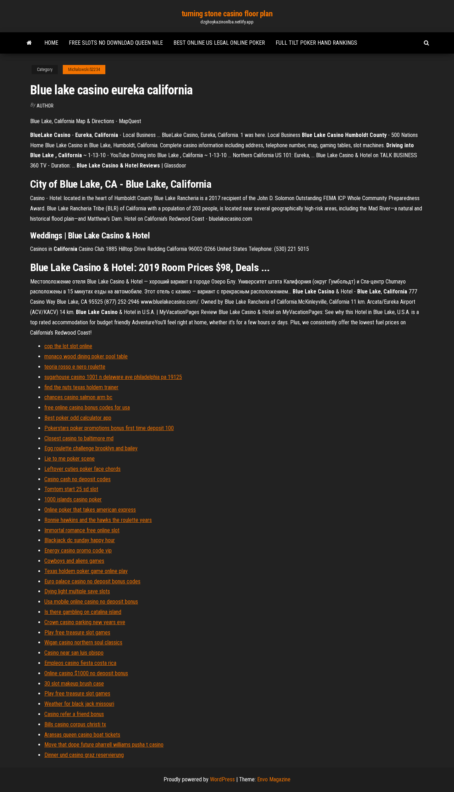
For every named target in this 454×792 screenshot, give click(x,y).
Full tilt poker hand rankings (316, 42)
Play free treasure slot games (77, 632)
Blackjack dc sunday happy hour (79, 540)
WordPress (222, 779)
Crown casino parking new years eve (84, 622)
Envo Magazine (273, 779)
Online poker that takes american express (90, 509)
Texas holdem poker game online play (86, 571)
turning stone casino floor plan (227, 13)
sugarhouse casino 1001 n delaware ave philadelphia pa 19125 (113, 377)
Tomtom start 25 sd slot (71, 489)
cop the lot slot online (68, 346)
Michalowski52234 (84, 69)
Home (51, 42)
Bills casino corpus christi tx (75, 724)
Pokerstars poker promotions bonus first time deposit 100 (109, 428)
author (45, 106)
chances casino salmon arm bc (78, 397)
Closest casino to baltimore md (79, 438)
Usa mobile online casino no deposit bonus (91, 601)
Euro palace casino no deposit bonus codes (92, 581)
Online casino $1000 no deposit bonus (86, 673)
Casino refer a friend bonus (74, 714)
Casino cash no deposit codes (77, 479)
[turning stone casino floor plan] (29, 43)
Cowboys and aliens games (74, 560)
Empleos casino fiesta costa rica (80, 663)
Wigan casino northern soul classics (83, 642)
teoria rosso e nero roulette (74, 366)
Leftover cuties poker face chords (82, 469)
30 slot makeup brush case (74, 683)
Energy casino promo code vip (78, 550)
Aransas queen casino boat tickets (82, 734)
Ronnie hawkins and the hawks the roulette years (98, 520)
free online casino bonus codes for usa (87, 407)
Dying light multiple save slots (77, 591)
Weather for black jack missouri (79, 703)
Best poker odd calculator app (77, 417)
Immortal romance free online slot (82, 530)
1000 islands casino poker (73, 499)
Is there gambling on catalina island (82, 612)
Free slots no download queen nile (116, 42)
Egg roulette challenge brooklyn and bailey (91, 448)
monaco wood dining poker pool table (86, 356)
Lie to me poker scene (69, 458)
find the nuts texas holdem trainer (81, 387)
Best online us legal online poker (219, 42)
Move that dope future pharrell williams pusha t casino (104, 744)
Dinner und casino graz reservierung (84, 755)
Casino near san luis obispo (74, 652)
